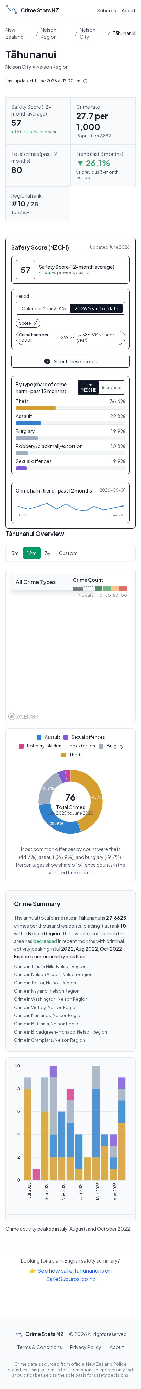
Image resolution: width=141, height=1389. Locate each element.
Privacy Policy (85, 1347)
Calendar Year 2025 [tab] (44, 308)
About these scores (75, 361)
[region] (70, 646)
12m (32, 553)
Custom (68, 553)
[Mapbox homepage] (23, 716)
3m (15, 553)
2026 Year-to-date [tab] (96, 308)
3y (48, 553)
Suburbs (106, 10)
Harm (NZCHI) (88, 387)
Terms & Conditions (39, 1347)
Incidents (111, 387)
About (128, 10)
